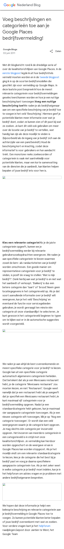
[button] (51, 51)
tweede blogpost (49, 77)
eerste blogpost (11, 73)
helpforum (44, 526)
